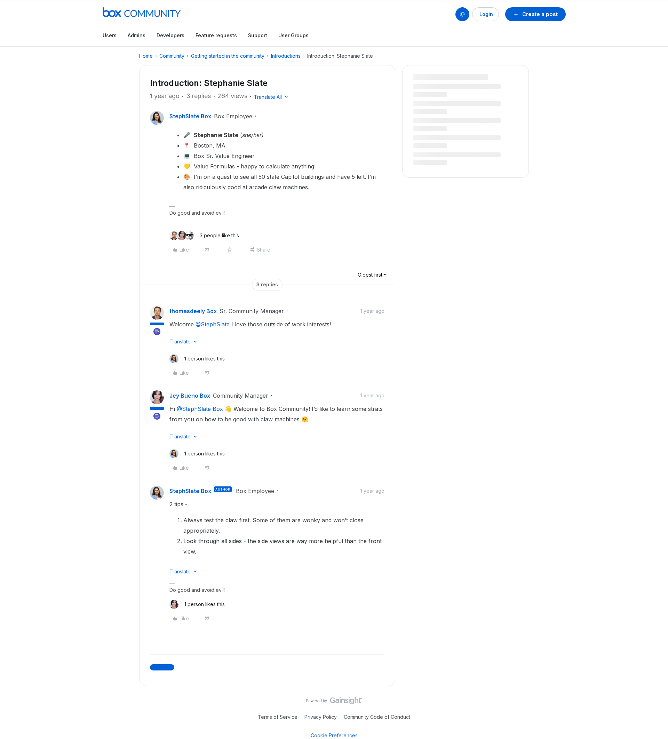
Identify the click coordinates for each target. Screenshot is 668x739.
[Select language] (462, 14)
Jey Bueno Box (189, 395)
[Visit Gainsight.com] (334, 702)
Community (171, 56)
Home (146, 56)
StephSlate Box (190, 116)
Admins (136, 35)
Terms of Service (277, 717)
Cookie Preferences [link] (334, 735)
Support (257, 35)
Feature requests (216, 35)
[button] (535, 14)
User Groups (293, 35)
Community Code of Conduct (377, 717)
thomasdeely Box (193, 311)
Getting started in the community (227, 56)
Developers (170, 35)
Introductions (286, 56)
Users (110, 35)
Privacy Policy (320, 717)
